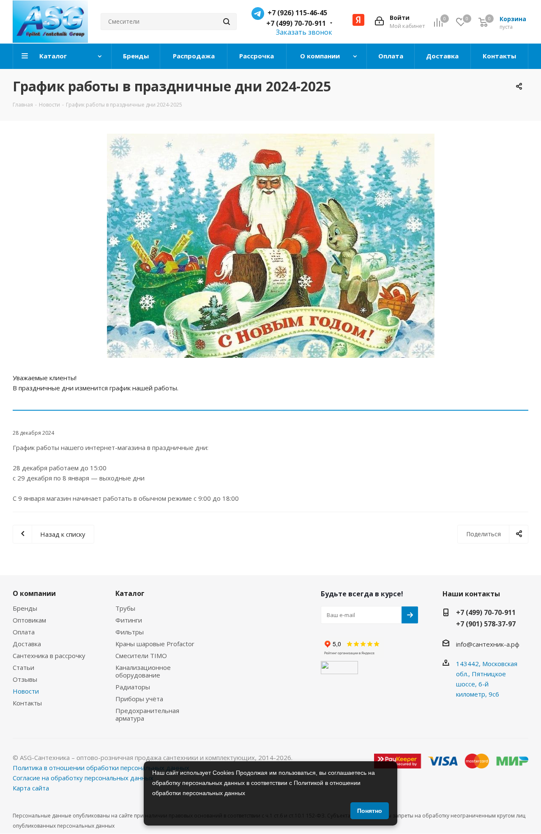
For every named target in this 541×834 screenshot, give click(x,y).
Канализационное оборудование (143, 671)
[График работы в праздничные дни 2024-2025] (270, 246)
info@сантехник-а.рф (487, 644)
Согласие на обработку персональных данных (83, 778)
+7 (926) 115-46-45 (297, 12)
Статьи (23, 667)
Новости (26, 691)
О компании (34, 593)
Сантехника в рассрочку (49, 655)
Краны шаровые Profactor (154, 643)
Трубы (125, 608)
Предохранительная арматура (147, 714)
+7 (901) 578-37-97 (486, 623)
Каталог (130, 593)
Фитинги (128, 620)
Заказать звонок (304, 32)
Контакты (27, 703)
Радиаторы (132, 687)
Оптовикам (29, 620)
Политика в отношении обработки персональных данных (101, 767)
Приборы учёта (139, 698)
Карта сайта (31, 788)
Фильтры (129, 632)
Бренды (25, 608)
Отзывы (25, 679)
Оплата (24, 632)
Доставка (27, 643)
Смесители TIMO (141, 655)
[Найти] (226, 21)
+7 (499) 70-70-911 (296, 23)
